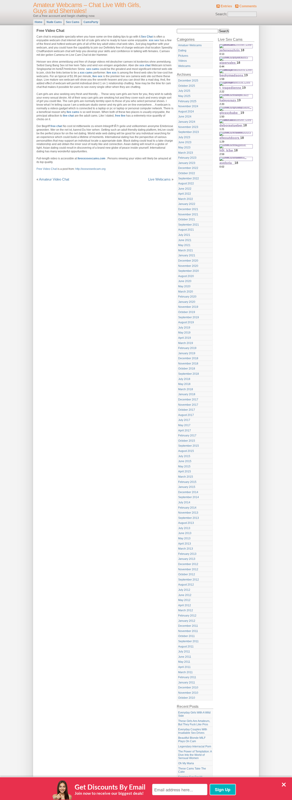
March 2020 (185, 291)
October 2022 (186, 173)
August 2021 (186, 229)
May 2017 (184, 425)
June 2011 (184, 656)
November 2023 (188, 127)
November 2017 (188, 404)
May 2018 (184, 384)
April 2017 (184, 430)
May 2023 (184, 147)
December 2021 (188, 209)
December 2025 (188, 80)
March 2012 (185, 610)
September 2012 (188, 579)
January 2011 (186, 682)
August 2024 (186, 111)
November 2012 (188, 569)
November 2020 (188, 266)
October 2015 (186, 440)
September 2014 (188, 497)
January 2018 (186, 394)
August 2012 (186, 584)
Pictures (183, 55)
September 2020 (188, 271)
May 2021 (184, 245)
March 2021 (185, 250)
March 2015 (185, 476)
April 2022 (184, 193)
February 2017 (187, 435)
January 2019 (186, 353)
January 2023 (186, 163)
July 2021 (184, 235)
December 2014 (188, 492)
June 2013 (184, 533)
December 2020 (188, 260)
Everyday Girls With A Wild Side (194, 714)
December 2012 (188, 564)
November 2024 (188, 106)
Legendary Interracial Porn (194, 746)
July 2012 (184, 589)
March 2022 (185, 199)
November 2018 (188, 363)
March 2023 (185, 152)
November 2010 (188, 692)
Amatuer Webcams (190, 45)
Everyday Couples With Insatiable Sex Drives (192, 731)
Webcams (184, 66)
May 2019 (184, 332)
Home (38, 22)
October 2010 (186, 697)
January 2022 (186, 204)
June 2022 (184, 188)
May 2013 (184, 538)
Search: (221, 14)
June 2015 (184, 461)
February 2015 (187, 482)
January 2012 (186, 620)
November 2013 (188, 512)
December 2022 (188, 168)
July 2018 (184, 379)
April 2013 (184, 543)
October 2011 (186, 636)
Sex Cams (72, 22)
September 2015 (188, 445)
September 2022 (188, 178)
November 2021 (188, 214)
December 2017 (188, 399)
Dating (182, 50)
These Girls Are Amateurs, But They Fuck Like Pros (194, 722)
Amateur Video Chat (54, 179)
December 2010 (188, 687)
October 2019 (186, 312)
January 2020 (186, 301)
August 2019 (186, 322)
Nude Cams (54, 22)
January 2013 (186, 559)
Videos (182, 60)
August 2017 (186, 415)
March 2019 (185, 343)
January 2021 (186, 255)
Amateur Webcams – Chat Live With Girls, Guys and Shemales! (87, 8)
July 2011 (184, 651)
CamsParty (90, 22)
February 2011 (187, 677)
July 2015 (184, 456)
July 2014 (184, 502)
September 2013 (188, 518)
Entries (226, 6)
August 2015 (186, 451)
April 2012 (184, 605)
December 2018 (188, 358)
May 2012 (184, 600)
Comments (248, 6)
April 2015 (184, 471)
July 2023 (184, 137)
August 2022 (186, 183)
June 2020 (184, 281)
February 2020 (187, 296)
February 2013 (187, 553)
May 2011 (184, 661)
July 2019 (184, 327)
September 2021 (188, 224)
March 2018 (185, 389)
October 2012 (186, 574)
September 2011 (188, 641)
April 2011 (184, 667)
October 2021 (186, 219)
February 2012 (187, 615)
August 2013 (186, 523)
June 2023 (184, 142)
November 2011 (188, 631)
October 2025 (186, 85)
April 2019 (184, 337)
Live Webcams (159, 179)
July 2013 (184, 528)
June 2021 (184, 240)
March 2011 (185, 672)
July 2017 (184, 420)
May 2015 (184, 466)
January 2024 (186, 121)
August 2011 (186, 646)
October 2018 (186, 368)
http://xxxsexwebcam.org (90, 169)
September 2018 (188, 373)
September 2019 (188, 317)
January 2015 (186, 487)
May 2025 (184, 96)
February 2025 (187, 101)
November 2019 (188, 306)
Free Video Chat (46, 169)
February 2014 (187, 507)
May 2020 (184, 286)
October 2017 (186, 409)
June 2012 (184, 595)
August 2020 (186, 276)
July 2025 (184, 90)
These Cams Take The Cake (192, 770)
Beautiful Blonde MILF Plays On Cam (192, 739)
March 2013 (185, 548)
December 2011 (188, 625)
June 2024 (184, 116)
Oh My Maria (186, 763)
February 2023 (187, 157)
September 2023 (188, 132)
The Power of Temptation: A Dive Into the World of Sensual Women (195, 755)
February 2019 (187, 348)
